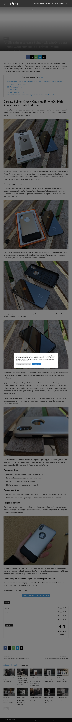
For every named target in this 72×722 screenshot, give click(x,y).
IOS (46, 3)
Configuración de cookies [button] (23, 364)
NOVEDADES (36, 3)
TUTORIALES (55, 3)
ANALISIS (61, 3)
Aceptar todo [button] (36, 364)
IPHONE (42, 3)
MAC (49, 3)
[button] (66, 3)
